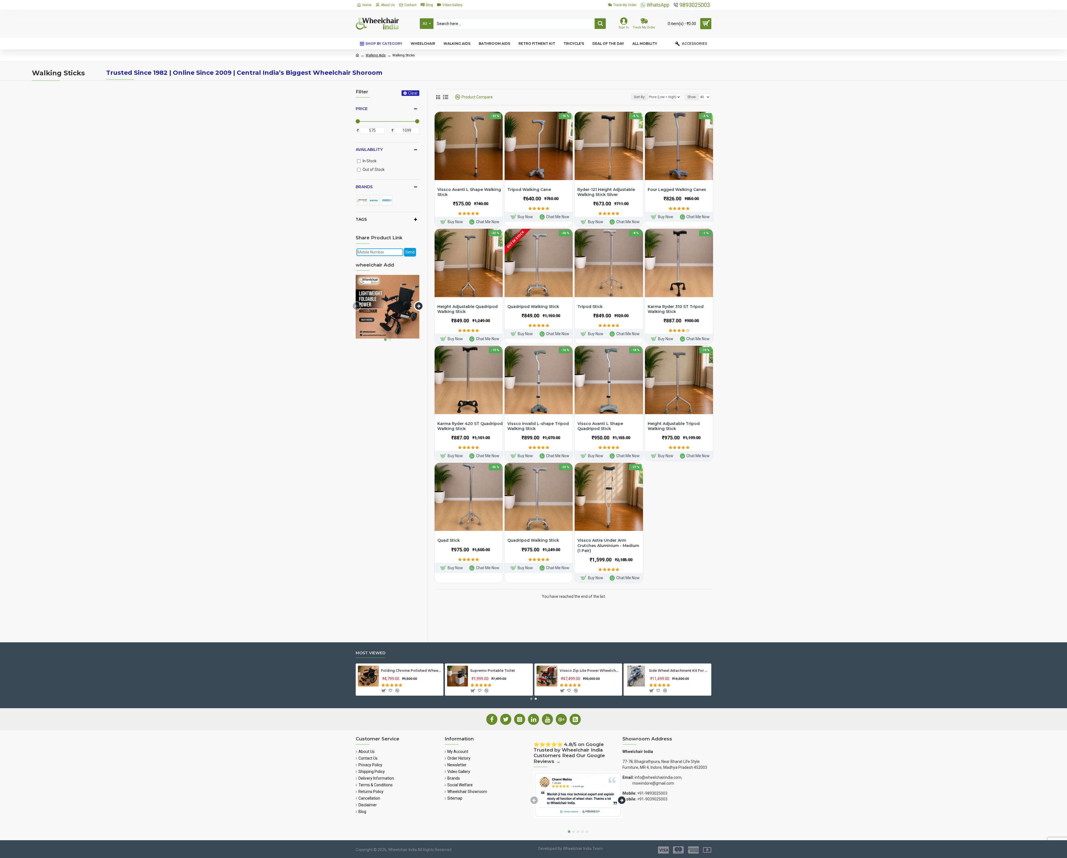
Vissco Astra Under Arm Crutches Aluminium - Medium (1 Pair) (608, 545)
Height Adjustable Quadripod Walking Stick (467, 309)
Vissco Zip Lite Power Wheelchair (590, 670)
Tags (361, 219)
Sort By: (639, 97)
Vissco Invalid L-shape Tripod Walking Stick (538, 426)
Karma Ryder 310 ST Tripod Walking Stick (676, 309)
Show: (692, 97)
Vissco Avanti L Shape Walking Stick (469, 192)
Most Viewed (370, 653)
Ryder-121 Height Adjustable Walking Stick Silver (606, 192)
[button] (356, 306)
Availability (369, 149)
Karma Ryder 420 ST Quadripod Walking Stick (470, 426)
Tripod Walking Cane (529, 189)
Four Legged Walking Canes (677, 189)
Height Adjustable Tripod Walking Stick (674, 426)
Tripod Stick (590, 306)
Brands (364, 186)
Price (362, 108)
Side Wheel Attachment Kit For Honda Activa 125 (679, 670)
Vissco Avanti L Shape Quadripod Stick (600, 426)
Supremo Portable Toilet (492, 670)
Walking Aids (376, 55)
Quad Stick (448, 540)
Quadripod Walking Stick (533, 306)
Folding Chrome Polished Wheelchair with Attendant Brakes (411, 670)
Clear (413, 93)
